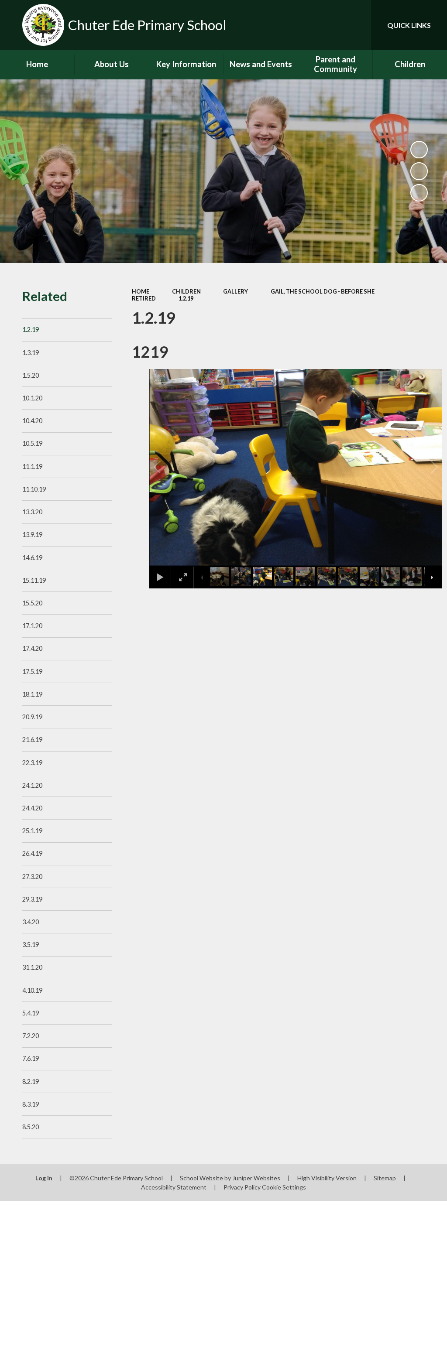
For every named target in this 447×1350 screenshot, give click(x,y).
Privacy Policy (242, 1187)
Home (140, 291)
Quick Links (409, 25)
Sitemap (385, 1178)
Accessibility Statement (173, 1187)
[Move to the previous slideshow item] (419, 171)
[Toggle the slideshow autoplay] (419, 149)
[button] (167, 467)
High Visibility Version (327, 1178)
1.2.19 (186, 298)
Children (186, 291)
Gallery (235, 291)
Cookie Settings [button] (284, 1187)
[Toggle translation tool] (329, 25)
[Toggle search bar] (357, 25)
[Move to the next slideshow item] (419, 193)
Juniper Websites (256, 1178)
